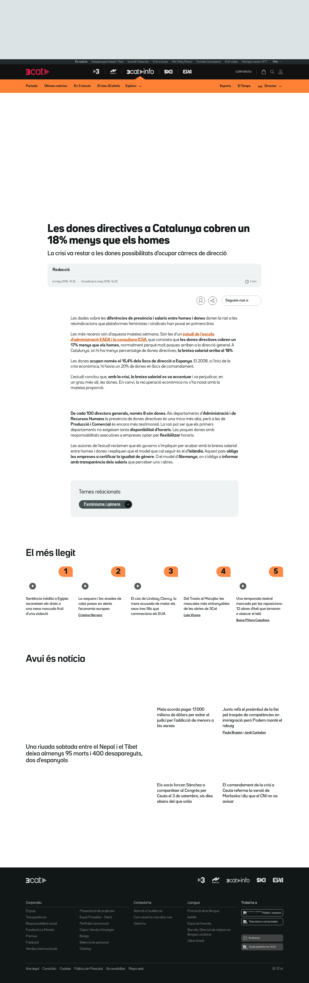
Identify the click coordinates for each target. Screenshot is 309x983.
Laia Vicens (192, 615)
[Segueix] (128, 504)
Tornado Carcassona (208, 62)
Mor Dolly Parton (182, 62)
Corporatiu (243, 72)
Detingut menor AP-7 (254, 62)
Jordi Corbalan (255, 732)
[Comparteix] (212, 300)
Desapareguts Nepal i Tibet (107, 62)
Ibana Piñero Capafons (252, 620)
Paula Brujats (232, 732)
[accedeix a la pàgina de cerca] (272, 72)
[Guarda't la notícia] (201, 300)
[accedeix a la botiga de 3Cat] (264, 72)
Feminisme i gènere (102, 504)
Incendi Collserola (138, 62)
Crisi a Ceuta (160, 62)
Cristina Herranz (90, 615)
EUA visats (231, 62)
